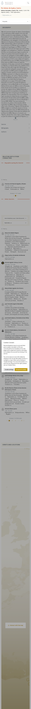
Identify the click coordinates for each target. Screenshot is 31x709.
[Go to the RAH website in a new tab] (2, 3)
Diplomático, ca (6, 15)
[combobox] (15, 21)
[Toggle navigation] (28, 3)
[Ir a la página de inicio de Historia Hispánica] (8, 3)
